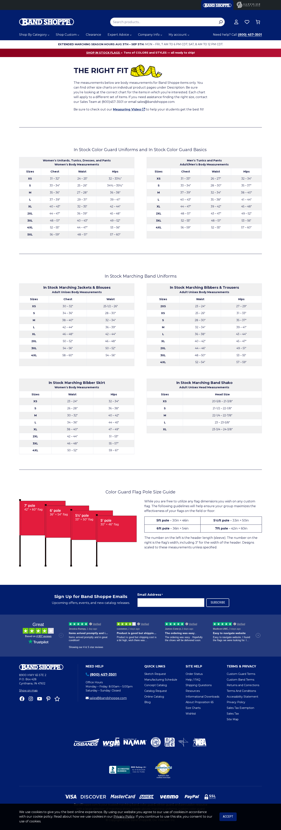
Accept (228, 816)
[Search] (221, 22)
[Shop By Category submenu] (49, 35)
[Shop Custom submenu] (78, 35)
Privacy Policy (124, 816)
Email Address (150, 594)
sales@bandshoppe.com (108, 698)
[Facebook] (22, 699)
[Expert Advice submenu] (131, 35)
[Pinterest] (48, 699)
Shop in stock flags (103, 52)
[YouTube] (39, 699)
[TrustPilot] (57, 699)
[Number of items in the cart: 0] (258, 22)
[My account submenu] (188, 35)
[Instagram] (31, 699)
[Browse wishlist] (247, 22)
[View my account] (236, 22)
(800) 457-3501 (250, 34)
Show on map (28, 690)
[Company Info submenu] (161, 35)
